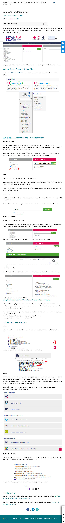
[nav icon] (59, 3)
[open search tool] (54, 3)
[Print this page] (37, 510)
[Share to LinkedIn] (33, 510)
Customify (52, 518)
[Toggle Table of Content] (44, 24)
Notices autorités (18, 15)
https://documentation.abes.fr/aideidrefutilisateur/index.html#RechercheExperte (26, 300)
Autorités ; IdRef (14, 19)
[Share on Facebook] (28, 510)
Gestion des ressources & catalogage (24, 2)
